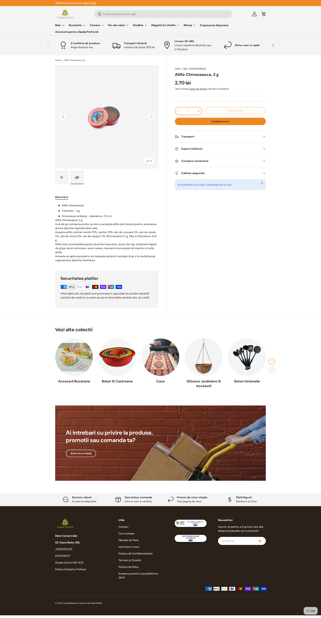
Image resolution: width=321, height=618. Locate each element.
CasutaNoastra (70, 603)
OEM (177, 68)
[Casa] (160, 357)
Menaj (188, 25)
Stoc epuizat (235, 110)
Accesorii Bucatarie (74, 381)
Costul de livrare (198, 88)
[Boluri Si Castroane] (117, 357)
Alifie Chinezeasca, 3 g (74, 60)
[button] (264, 14)
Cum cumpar (126, 533)
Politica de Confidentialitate (136, 553)
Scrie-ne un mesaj (81, 453)
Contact (123, 527)
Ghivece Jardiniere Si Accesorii (204, 383)
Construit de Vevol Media (90, 603)
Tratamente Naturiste (214, 25)
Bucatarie (75, 25)
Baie (58, 25)
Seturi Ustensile (247, 381)
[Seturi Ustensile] (247, 357)
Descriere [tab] (61, 197)
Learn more (89, 3)
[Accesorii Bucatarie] (74, 357)
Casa (160, 381)
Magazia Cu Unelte (163, 25)
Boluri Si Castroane (117, 381)
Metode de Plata (129, 540)
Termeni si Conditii (130, 560)
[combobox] (163, 14)
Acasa (58, 60)
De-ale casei (116, 25)
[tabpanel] (107, 232)
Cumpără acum (220, 121)
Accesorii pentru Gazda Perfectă (76, 32)
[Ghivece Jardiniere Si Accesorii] (203, 357)
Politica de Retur (129, 567)
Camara (95, 25)
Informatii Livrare (129, 547)
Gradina (138, 25)
